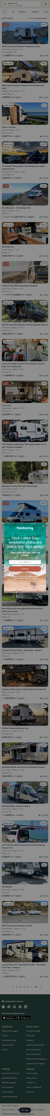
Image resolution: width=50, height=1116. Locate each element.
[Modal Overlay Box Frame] (25, 558)
